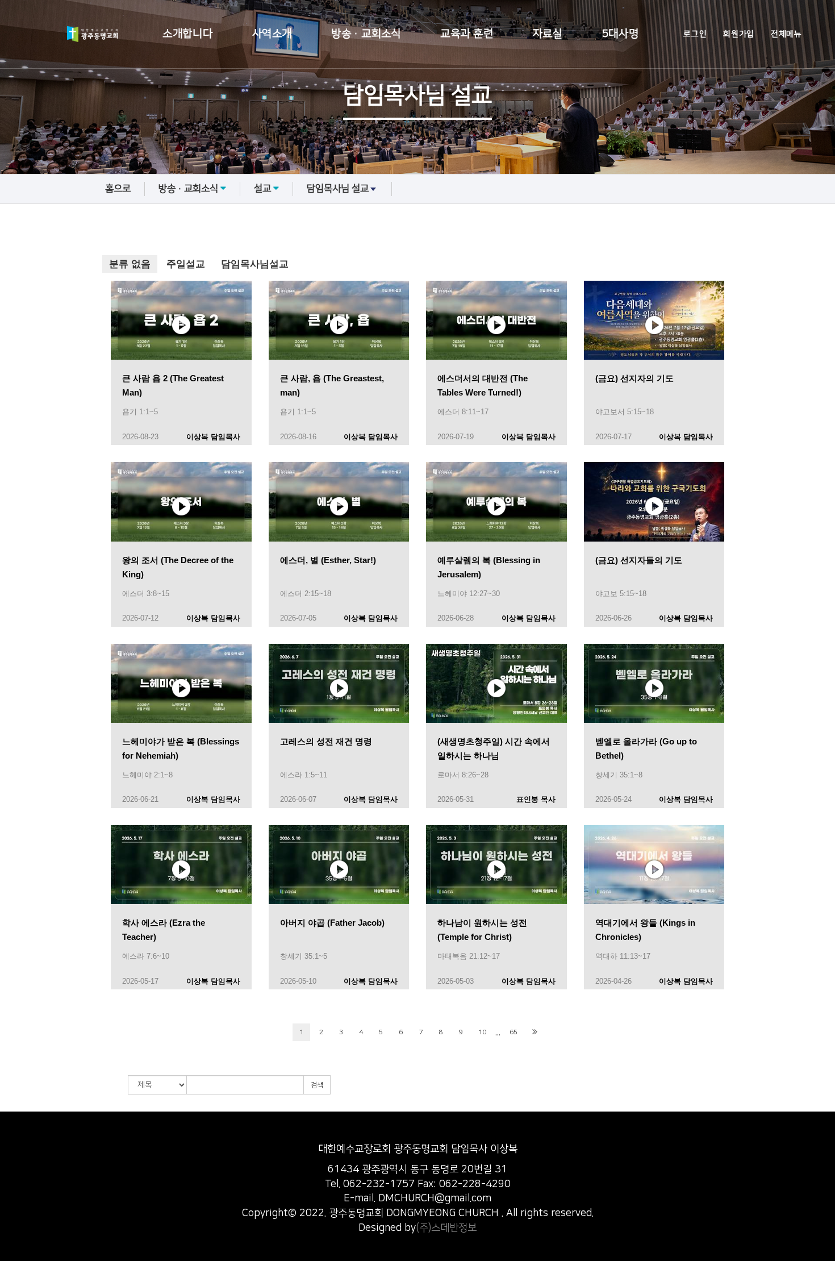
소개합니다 (187, 34)
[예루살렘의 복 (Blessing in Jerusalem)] (496, 501)
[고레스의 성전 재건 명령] (339, 683)
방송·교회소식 (366, 34)
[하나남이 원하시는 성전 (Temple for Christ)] (496, 864)
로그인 (695, 34)
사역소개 (272, 34)
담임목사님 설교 (338, 189)
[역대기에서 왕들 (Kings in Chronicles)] (654, 864)
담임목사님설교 (255, 264)
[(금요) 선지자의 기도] (654, 319)
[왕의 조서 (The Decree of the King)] (181, 501)
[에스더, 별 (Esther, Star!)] (339, 501)
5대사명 (620, 34)
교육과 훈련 (466, 34)
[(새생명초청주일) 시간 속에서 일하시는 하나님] (496, 683)
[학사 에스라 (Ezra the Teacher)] (181, 864)
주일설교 (185, 264)
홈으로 (118, 189)
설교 (262, 189)
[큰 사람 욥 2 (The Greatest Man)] (181, 319)
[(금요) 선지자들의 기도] (654, 501)
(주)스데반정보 (446, 1228)
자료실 (548, 34)
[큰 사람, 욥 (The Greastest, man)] (339, 319)
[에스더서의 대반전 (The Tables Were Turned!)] (496, 319)
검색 (317, 1085)
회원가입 (738, 34)
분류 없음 (130, 264)
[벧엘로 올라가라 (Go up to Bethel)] (654, 683)
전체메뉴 (786, 34)
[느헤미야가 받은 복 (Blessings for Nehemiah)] (181, 683)
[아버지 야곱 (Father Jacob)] (339, 864)
